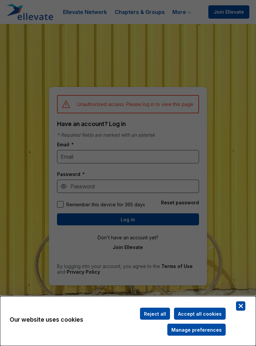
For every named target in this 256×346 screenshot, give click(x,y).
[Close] (240, 306)
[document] (128, 321)
